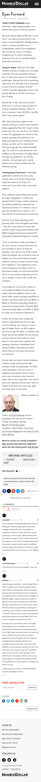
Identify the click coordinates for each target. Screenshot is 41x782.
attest (30, 153)
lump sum (6, 141)
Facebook (6, 418)
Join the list (33, 447)
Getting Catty (29, 459)
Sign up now (7, 444)
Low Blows (14, 422)
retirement (16, 134)
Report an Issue (9, 747)
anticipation (16, 198)
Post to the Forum (10, 743)
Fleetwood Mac (23, 26)
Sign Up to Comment (11, 738)
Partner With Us (16, 769)
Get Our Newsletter (10, 730)
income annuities (9, 137)
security (5, 252)
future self (6, 335)
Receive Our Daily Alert (12, 734)
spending (23, 303)
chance (31, 328)
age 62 (15, 147)
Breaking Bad (18, 425)
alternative (22, 90)
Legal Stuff (5, 769)
